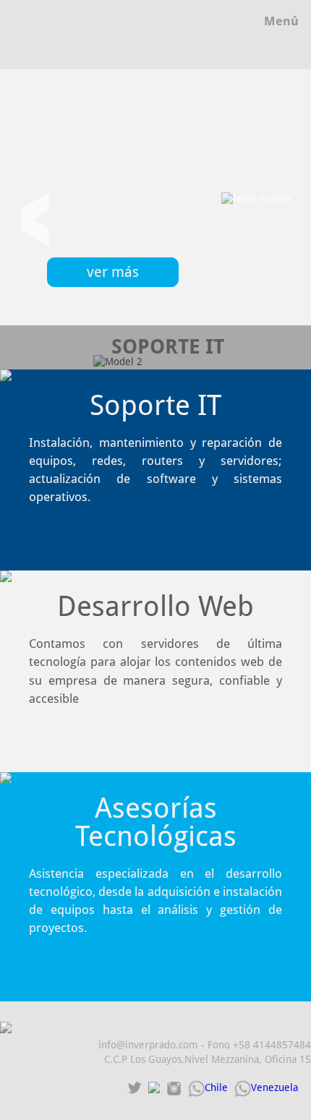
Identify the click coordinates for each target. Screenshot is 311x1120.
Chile (216, 1087)
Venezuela (274, 1087)
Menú (281, 21)
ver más (113, 272)
